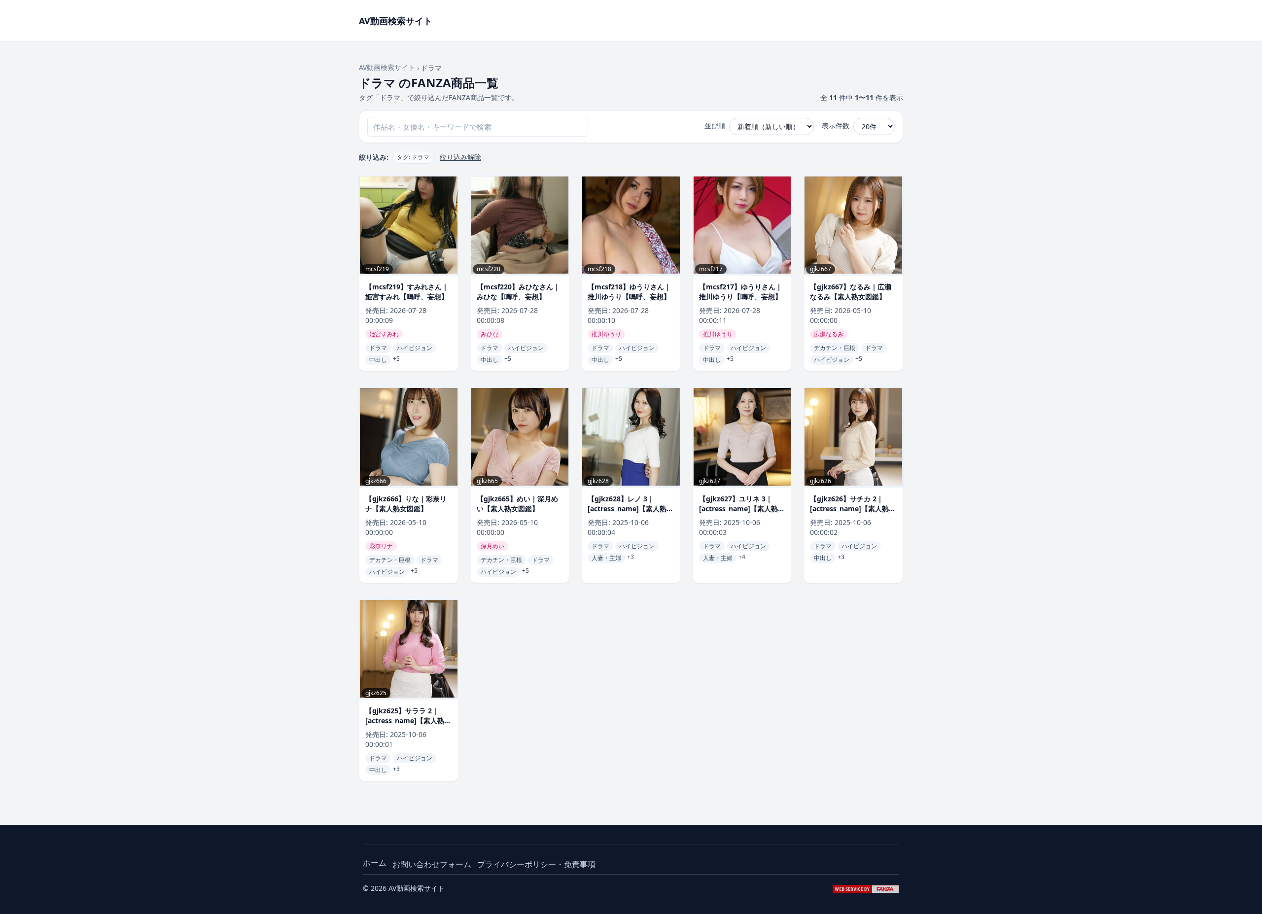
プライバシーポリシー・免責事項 (536, 864)
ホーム (374, 862)
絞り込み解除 (460, 157)
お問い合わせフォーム (431, 864)
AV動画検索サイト (387, 67)
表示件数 (835, 125)
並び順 (714, 125)
